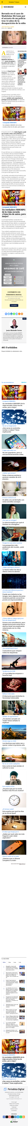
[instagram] (15, 1117)
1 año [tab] (20, 962)
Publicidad (14, 1107)
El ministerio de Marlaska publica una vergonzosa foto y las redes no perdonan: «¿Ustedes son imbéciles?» (12, 999)
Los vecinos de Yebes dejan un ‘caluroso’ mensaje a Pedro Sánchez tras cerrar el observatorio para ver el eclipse (12, 1025)
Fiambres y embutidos (7, 280)
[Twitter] (9, 314)
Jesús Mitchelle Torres (8, 26)
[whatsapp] (21, 1117)
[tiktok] (12, 1117)
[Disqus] (14, 888)
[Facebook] (6, 314)
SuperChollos (18, 277)
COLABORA (14, 305)
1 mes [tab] (14, 962)
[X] (7, 1117)
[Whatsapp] (14, 314)
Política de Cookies (14, 1105)
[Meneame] (19, 314)
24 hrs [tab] (4, 962)
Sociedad (9, 7)
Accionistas (14, 1110)
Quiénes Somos (14, 1108)
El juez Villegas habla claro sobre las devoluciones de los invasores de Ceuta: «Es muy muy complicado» (12, 1017)
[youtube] (9, 1117)
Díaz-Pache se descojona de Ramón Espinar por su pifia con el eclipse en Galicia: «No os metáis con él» (12, 975)
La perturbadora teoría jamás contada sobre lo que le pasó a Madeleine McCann (22, 63)
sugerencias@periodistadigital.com (14, 1098)
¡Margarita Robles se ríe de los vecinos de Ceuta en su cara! (12, 1031)
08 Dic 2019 (4, 28)
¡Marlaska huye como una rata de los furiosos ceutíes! (12, 1006)
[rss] (23, 1117)
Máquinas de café (7, 283)
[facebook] (4, 1117)
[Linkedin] (11, 314)
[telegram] (18, 1117)
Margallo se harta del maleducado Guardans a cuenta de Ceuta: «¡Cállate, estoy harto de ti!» (12, 968)
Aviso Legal (14, 1102)
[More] (22, 314)
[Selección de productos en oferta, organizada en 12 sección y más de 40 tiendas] (14, 260)
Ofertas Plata (18, 281)
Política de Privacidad (14, 1103)
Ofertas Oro (18, 279)
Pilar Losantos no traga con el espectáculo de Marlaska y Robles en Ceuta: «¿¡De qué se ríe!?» (12, 1011)
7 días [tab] (9, 962)
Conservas (7, 274)
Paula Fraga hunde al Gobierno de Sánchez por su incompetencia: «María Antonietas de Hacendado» (12, 983)
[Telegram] (16, 314)
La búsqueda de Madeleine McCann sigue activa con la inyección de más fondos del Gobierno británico (22, 80)
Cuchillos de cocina (8, 277)
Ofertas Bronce (19, 283)
